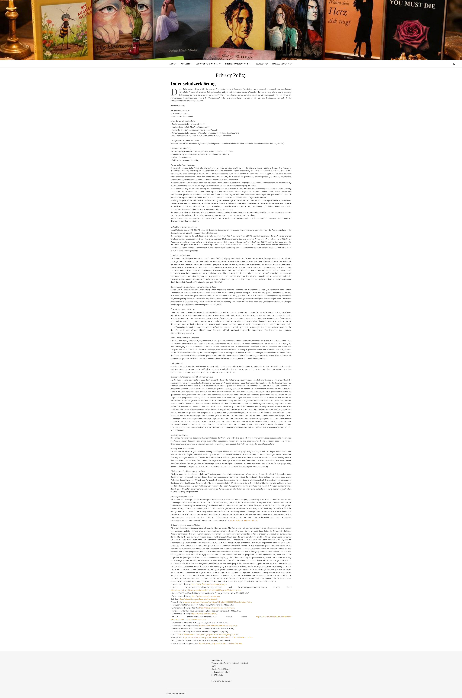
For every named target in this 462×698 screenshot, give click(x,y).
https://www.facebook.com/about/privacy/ (208, 584)
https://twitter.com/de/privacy (203, 613)
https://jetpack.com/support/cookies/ (242, 520)
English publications (236, 64)
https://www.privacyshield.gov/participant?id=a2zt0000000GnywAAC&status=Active (206, 590)
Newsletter (262, 64)
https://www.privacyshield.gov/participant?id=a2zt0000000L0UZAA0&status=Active (218, 637)
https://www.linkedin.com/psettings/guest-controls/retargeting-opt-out (208, 634)
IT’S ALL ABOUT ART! (282, 64)
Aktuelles (186, 64)
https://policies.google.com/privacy (205, 596)
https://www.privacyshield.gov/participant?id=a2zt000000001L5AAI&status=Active (217, 602)
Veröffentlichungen (207, 64)
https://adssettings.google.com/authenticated (198, 599)
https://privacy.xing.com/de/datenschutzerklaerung (220, 643)
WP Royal (182, 693)
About (173, 64)
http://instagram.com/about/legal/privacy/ (216, 608)
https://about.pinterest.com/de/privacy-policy (218, 625)
